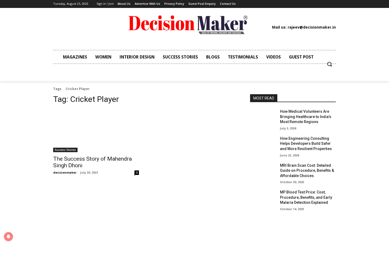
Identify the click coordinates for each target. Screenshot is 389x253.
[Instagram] (274, 4)
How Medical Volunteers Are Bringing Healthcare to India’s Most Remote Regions (305, 116)
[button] (329, 64)
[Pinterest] (290, 4)
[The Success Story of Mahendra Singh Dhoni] (96, 130)
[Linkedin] (281, 4)
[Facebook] (265, 4)
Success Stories (65, 150)
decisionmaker (64, 172)
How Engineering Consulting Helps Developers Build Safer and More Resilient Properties (306, 143)
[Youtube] (306, 4)
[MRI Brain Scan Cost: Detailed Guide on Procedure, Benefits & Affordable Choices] (263, 172)
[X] (298, 4)
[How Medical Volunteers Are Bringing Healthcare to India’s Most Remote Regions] (263, 118)
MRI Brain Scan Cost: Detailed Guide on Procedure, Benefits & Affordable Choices (307, 170)
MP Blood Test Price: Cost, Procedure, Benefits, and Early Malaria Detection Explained (306, 197)
